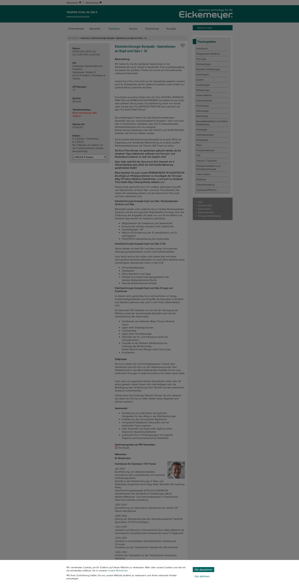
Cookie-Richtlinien (118, 570)
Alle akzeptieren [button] (203, 569)
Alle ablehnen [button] (202, 576)
